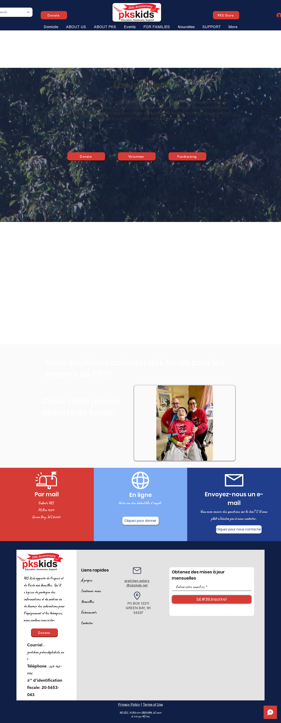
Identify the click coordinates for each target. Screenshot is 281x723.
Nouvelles (87, 601)
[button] (76, 25)
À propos (86, 580)
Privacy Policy (129, 704)
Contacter (87, 623)
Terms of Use (153, 704)
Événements (89, 612)
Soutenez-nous (91, 591)
